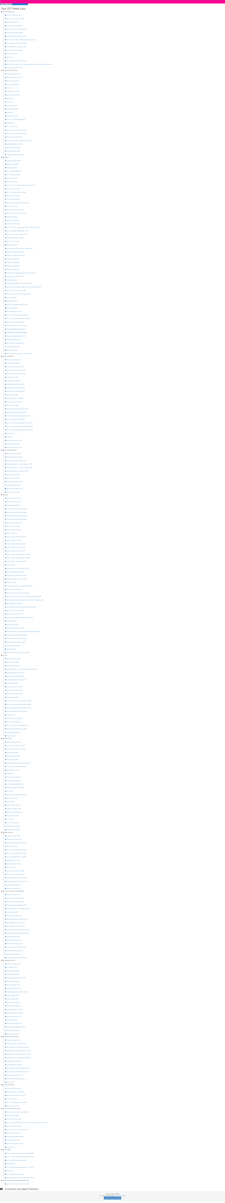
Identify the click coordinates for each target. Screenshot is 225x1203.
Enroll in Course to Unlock (112, 1198)
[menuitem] (0, 2)
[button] (6, 4)
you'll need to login (119, 1195)
